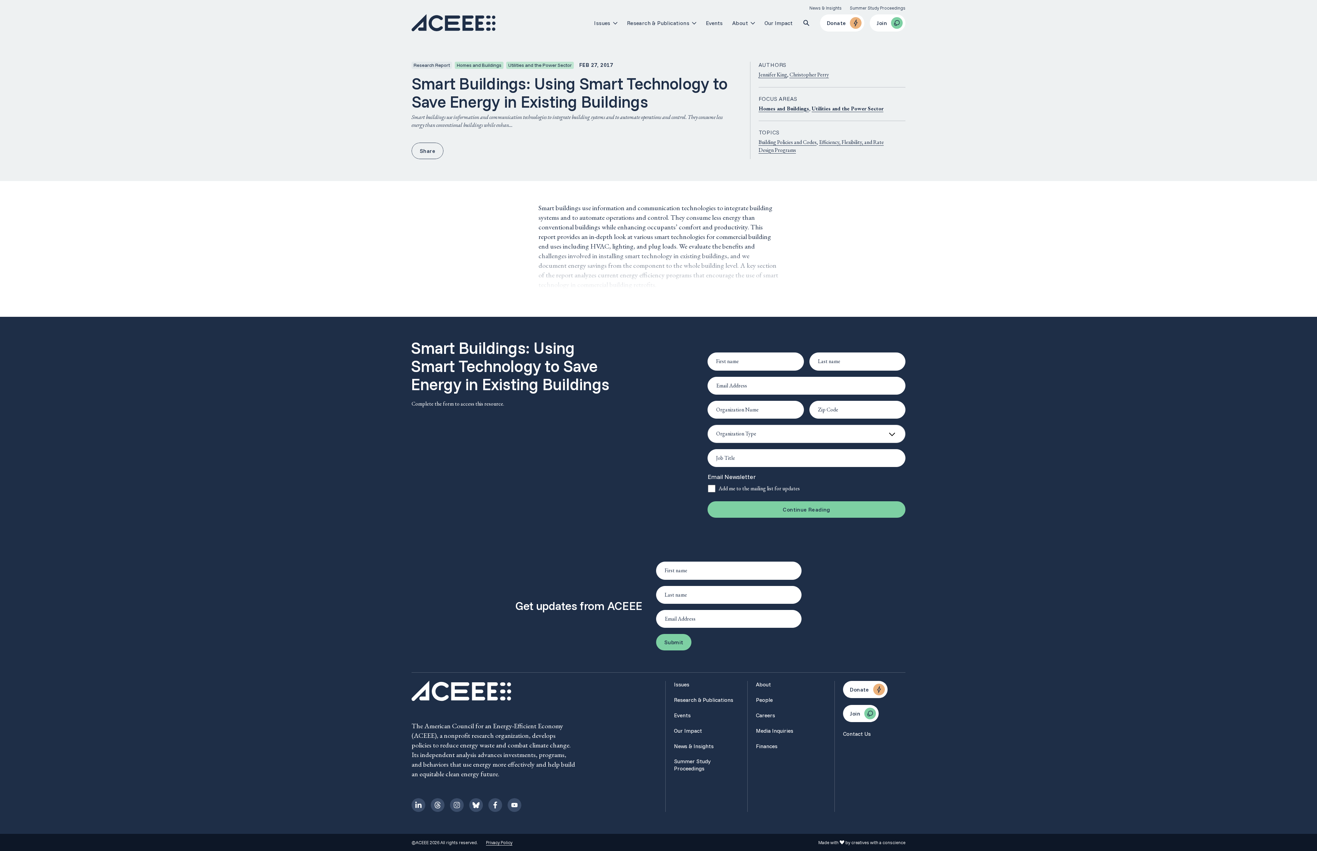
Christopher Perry (809, 74)
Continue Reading (806, 509)
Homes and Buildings (784, 108)
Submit (673, 642)
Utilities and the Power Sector (847, 108)
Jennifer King (773, 74)
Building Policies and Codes (788, 142)
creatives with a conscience (878, 842)
